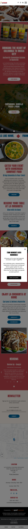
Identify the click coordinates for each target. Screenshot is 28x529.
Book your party (14, 277)
